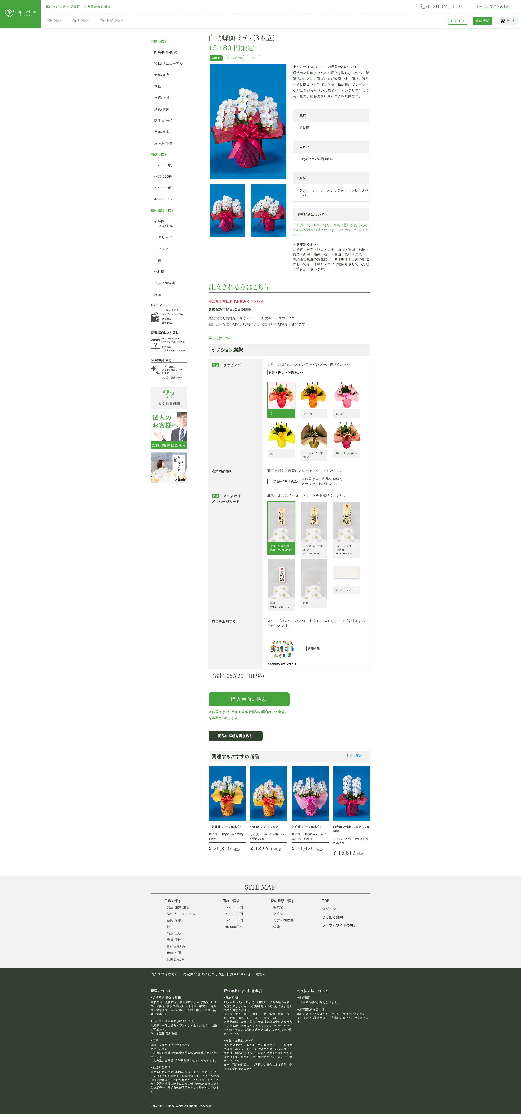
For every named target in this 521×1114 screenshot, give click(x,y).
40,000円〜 (163, 199)
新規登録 (482, 20)
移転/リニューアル (168, 63)
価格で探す (81, 20)
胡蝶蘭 (159, 221)
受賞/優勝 (161, 109)
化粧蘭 (159, 271)
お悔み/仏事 (163, 143)
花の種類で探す (112, 20)
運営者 (261, 974)
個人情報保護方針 (164, 974)
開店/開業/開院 (165, 52)
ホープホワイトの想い (493, 6)
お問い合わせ (240, 974)
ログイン (458, 20)
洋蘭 (157, 294)
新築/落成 (161, 75)
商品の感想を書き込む (235, 736)
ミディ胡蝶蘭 (164, 283)
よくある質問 (332, 917)
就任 (157, 86)
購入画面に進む (249, 699)
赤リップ (165, 237)
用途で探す (54, 20)
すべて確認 (354, 755)
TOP (325, 901)
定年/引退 (161, 132)
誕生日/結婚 (163, 120)
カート (510, 20)
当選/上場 (161, 97)
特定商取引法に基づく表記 (204, 974)
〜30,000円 (163, 176)
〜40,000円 (163, 188)
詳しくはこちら (221, 338)
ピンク (163, 249)
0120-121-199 (444, 6)
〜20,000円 (163, 165)
